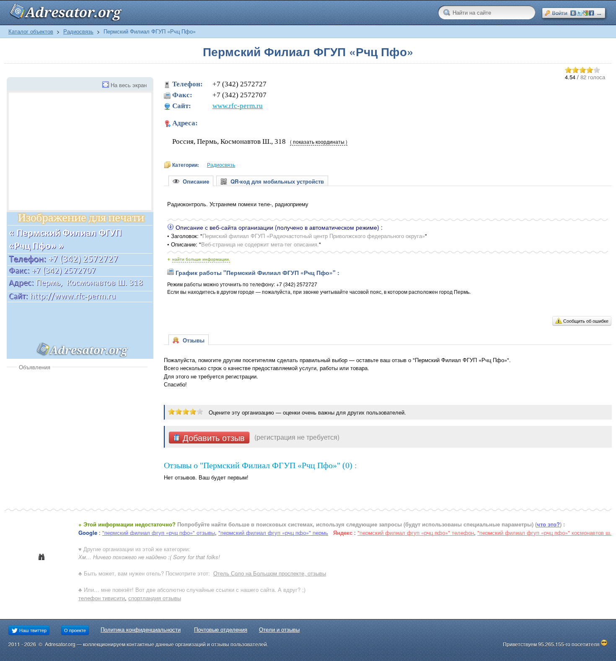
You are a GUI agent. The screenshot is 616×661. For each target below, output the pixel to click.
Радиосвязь (78, 31)
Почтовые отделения (220, 629)
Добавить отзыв (212, 437)
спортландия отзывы (154, 598)
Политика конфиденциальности (141, 629)
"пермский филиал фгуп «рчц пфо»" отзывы (158, 533)
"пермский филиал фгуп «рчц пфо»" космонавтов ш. (544, 533)
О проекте (75, 630)
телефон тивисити (101, 598)
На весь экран (129, 85)
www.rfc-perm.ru (237, 106)
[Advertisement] (77, 434)
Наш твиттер (32, 630)
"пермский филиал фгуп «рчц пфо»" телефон (415, 533)
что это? (548, 524)
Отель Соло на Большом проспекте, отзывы (269, 573)
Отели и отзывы (279, 629)
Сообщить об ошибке (585, 320)
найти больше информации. (201, 259)
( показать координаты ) (318, 141)
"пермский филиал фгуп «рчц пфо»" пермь (273, 533)
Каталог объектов (30, 31)
